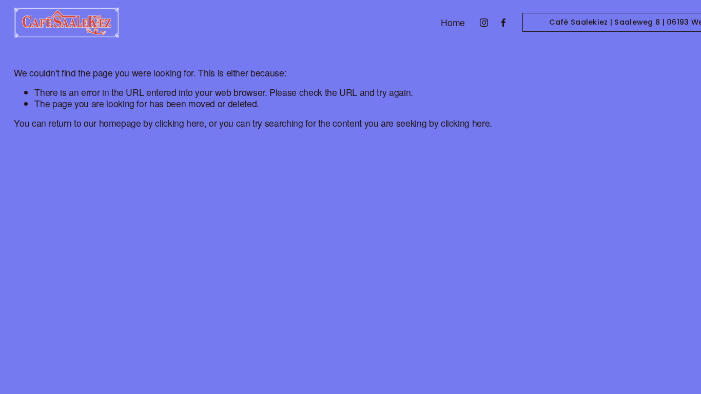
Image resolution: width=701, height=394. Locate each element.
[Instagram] (484, 22)
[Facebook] (503, 22)
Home (453, 22)
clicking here (179, 122)
